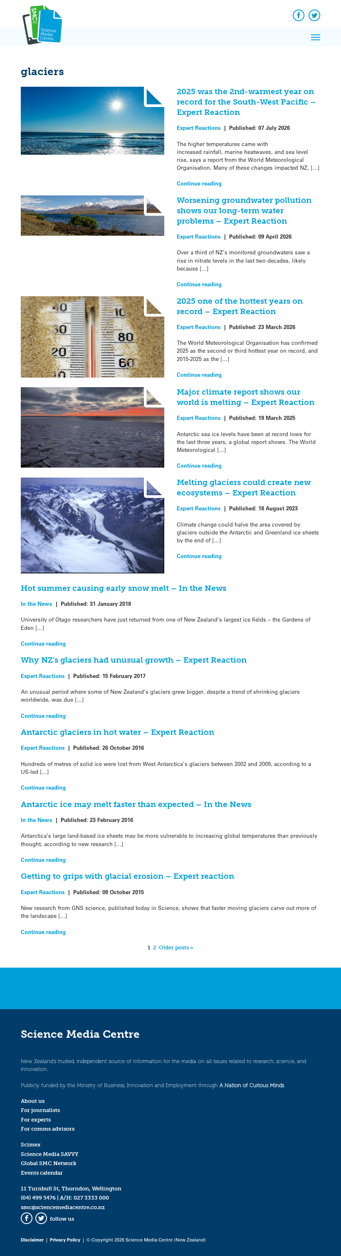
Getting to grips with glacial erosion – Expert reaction (127, 876)
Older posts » (176, 947)
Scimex (31, 1144)
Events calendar (42, 1173)
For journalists (40, 1110)
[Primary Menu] (315, 37)
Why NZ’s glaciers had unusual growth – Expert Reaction (134, 660)
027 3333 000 (91, 1198)
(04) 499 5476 (38, 1198)
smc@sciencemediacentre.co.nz (63, 1207)
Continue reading (199, 183)
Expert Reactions (199, 127)
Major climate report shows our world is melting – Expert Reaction (245, 397)
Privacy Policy (65, 1239)
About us (32, 1101)
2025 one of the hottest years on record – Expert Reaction (240, 306)
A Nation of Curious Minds (252, 1085)
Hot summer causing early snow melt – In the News (123, 588)
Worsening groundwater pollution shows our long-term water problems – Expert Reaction (244, 210)
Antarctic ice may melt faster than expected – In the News (136, 804)
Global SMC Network (49, 1163)
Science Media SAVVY (50, 1154)
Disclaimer (32, 1239)
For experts (36, 1120)
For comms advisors (47, 1129)
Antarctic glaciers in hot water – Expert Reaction (117, 732)
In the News (36, 603)
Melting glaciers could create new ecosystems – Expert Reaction (244, 488)
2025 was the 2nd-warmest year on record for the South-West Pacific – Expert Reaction (246, 102)
